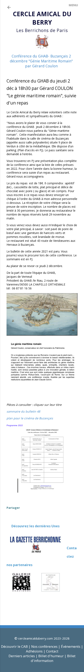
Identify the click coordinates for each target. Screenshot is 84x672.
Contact (52, 651)
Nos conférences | (45, 646)
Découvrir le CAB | (16, 646)
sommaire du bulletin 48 (23, 411)
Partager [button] (13, 508)
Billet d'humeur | (52, 656)
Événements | (72, 646)
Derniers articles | (23, 656)
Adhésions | (35, 651)
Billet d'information (53, 658)
